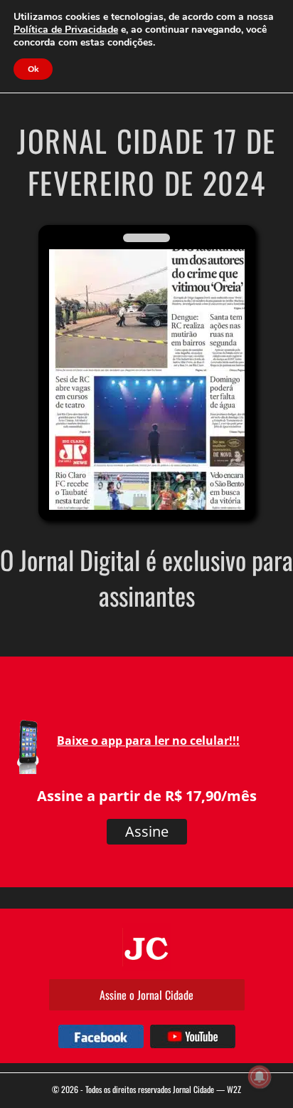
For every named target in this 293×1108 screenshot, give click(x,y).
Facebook (101, 1036)
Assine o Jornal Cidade (146, 994)
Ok (33, 69)
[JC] (146, 947)
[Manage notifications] (259, 1076)
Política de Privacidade (66, 29)
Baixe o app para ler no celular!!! (148, 740)
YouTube (192, 1036)
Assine (147, 831)
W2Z (234, 1089)
